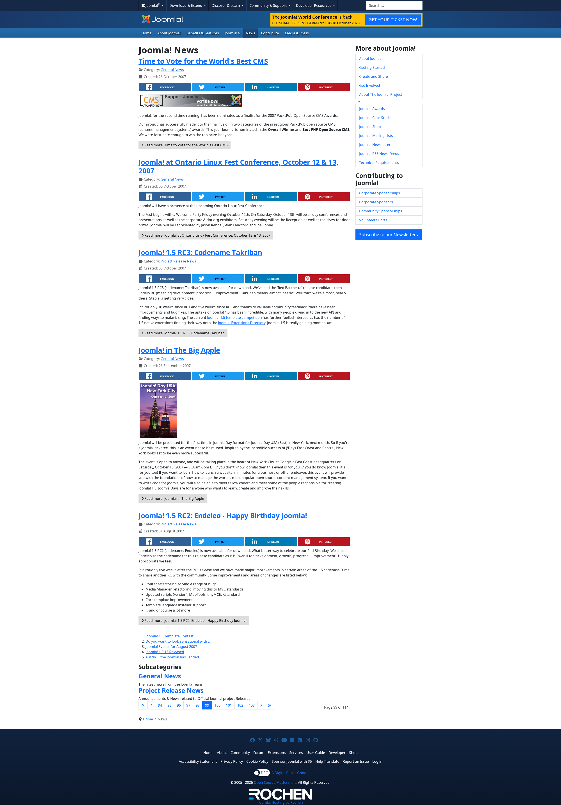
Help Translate (327, 761)
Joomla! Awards (372, 108)
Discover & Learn (226, 5)
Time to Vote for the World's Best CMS (203, 61)
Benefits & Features (202, 33)
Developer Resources (314, 5)
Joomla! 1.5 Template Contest (170, 636)
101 (229, 705)
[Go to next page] (261, 705)
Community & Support (268, 5)
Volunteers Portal (373, 220)
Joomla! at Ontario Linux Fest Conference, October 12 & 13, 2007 (238, 166)
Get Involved (369, 85)
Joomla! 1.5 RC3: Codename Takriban (200, 252)
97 (188, 705)
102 (240, 705)
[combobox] (394, 5)
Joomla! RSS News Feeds (379, 153)
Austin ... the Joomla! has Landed (172, 657)
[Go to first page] (143, 705)
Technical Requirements (379, 162)
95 (169, 705)
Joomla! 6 (232, 33)
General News (172, 69)
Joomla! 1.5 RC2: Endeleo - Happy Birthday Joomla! (222, 515)
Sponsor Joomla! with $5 (292, 761)
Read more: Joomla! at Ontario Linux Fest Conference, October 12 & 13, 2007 (207, 235)
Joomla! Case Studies (376, 117)
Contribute (270, 33)
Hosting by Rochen (280, 802)
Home (146, 33)
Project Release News (178, 261)
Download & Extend (186, 5)
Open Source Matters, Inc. (275, 782)
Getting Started (372, 67)
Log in (377, 761)
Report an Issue (356, 761)
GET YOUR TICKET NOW (393, 20)
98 (198, 705)
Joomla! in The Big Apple (179, 350)
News (250, 33)
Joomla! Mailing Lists (376, 135)
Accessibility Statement (198, 761)
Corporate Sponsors (376, 202)
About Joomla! (169, 33)
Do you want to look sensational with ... (178, 641)
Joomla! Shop (370, 126)
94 (160, 705)
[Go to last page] (269, 705)
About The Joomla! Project (380, 94)
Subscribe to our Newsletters (388, 235)
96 (179, 705)
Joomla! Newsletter (375, 144)
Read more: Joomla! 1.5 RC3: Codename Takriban (184, 333)
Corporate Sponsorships (379, 193)
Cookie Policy (257, 761)
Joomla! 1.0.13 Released (165, 651)
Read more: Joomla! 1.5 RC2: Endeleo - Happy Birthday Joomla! (195, 620)
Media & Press (297, 33)
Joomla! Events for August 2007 (171, 646)
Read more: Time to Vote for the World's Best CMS (186, 145)
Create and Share (373, 76)
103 (252, 705)
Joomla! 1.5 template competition (234, 317)
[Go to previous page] (151, 705)
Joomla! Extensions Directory (241, 322)
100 (217, 705)
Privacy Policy (231, 761)
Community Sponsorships (380, 211)
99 (207, 705)
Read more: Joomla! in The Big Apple (174, 498)
